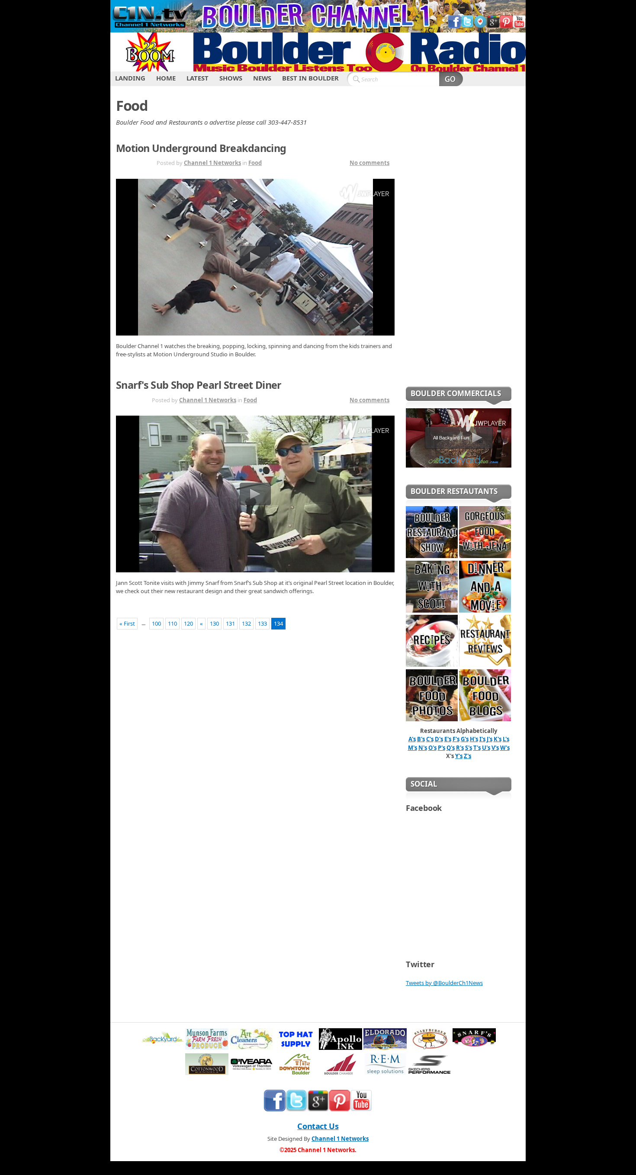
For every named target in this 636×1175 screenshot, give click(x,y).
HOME (166, 78)
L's (506, 739)
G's (465, 739)
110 (172, 623)
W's (505, 748)
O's (432, 748)
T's (477, 748)
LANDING (130, 78)
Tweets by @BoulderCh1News (444, 983)
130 (214, 623)
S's (468, 748)
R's (460, 748)
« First (127, 623)
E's (447, 739)
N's (422, 748)
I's (482, 739)
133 (262, 623)
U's (486, 748)
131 (230, 623)
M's (412, 748)
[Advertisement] (458, 242)
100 (156, 623)
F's (456, 739)
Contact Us (317, 1126)
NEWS (262, 78)
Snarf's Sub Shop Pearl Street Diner (198, 385)
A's (412, 739)
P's (441, 748)
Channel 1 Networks (212, 163)
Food (255, 163)
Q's (450, 748)
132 (246, 623)
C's (430, 739)
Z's (467, 756)
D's (439, 739)
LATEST (197, 78)
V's (495, 748)
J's (489, 739)
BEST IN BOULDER (310, 78)
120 (188, 623)
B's (421, 739)
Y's (459, 756)
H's (474, 739)
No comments (369, 163)
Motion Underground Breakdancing (201, 148)
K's (497, 739)
